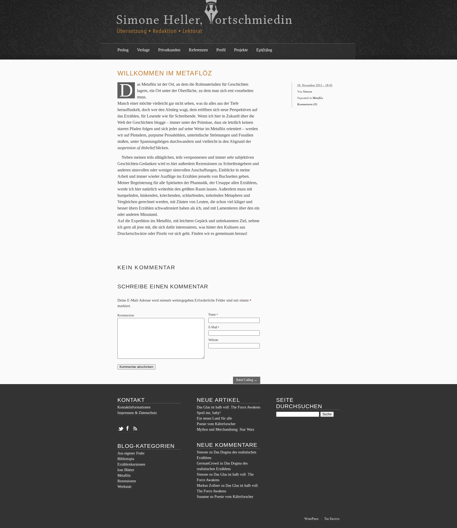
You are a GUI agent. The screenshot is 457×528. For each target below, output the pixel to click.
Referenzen (198, 50)
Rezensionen (126, 481)
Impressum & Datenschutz (137, 413)
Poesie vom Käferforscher (216, 424)
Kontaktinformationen (133, 407)
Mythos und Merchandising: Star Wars (225, 429)
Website (213, 340)
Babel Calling (246, 380)
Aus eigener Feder (131, 453)
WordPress (311, 519)
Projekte (241, 50)
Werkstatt (124, 487)
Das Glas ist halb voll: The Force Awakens (228, 407)
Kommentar (125, 315)
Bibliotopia (125, 459)
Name (212, 314)
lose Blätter (125, 470)
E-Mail (212, 327)
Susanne (203, 497)
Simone (307, 91)
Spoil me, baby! (209, 413)
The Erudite (332, 519)
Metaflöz (318, 97)
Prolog (123, 50)
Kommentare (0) (307, 104)
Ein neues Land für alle (214, 418)
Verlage (143, 50)
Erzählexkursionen (131, 464)
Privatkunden (169, 50)
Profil (221, 50)
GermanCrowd (208, 463)
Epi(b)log (264, 50)
